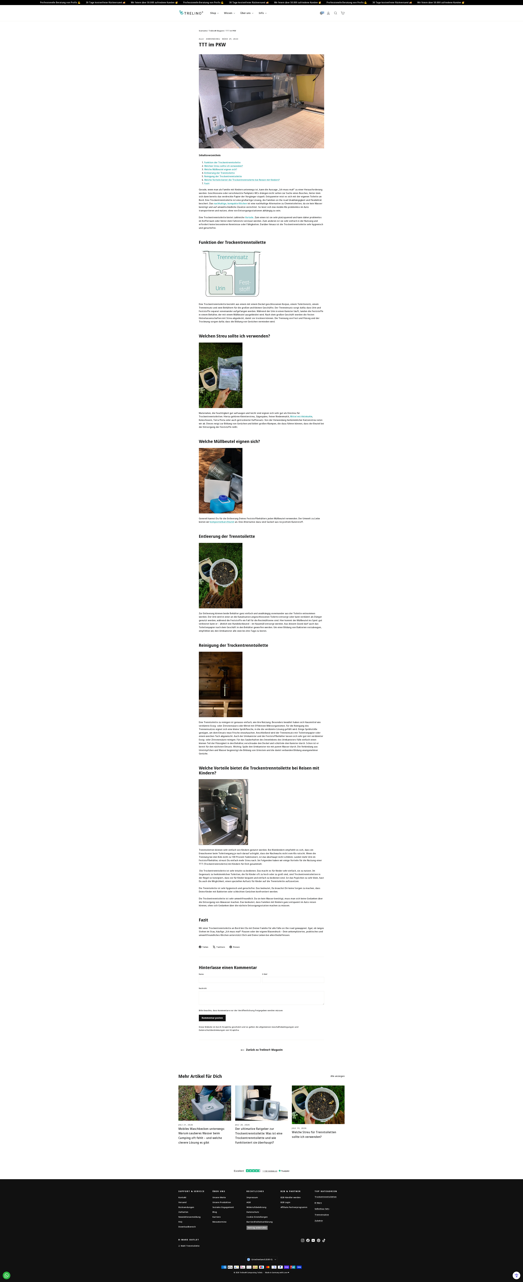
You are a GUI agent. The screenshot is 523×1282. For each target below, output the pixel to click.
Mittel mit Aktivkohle (301, 416)
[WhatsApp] (6, 1275)
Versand (182, 1202)
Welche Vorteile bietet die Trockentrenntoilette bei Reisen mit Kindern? (242, 179)
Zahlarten (183, 1212)
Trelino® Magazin (216, 30)
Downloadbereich (187, 1226)
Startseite (203, 30)
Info (261, 13)
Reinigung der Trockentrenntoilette (223, 176)
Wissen (228, 13)
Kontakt (182, 1197)
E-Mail (264, 974)
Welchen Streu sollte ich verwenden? (223, 165)
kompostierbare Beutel (222, 521)
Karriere (216, 1216)
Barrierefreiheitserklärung (260, 1221)
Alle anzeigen (338, 1076)
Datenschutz (253, 1212)
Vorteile (249, 217)
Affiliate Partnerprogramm (294, 1207)
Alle (201, 39)
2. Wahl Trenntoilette (188, 1245)
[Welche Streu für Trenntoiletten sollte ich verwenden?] (318, 1104)
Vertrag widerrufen (257, 1227)
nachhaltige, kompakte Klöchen (230, 203)
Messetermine (219, 1221)
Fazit (206, 183)
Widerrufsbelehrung (256, 1207)
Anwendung (213, 39)
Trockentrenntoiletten (326, 1196)
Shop (213, 13)
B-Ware (318, 1202)
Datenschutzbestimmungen (212, 1030)
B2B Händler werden (291, 1197)
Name (201, 974)
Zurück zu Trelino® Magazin (264, 1050)
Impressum (252, 1197)
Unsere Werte (219, 1197)
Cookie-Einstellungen (257, 1216)
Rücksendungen (186, 1207)
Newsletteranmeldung (189, 1216)
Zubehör (319, 1220)
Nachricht (203, 988)
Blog (214, 1212)
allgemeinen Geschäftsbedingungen (276, 1027)
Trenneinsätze (322, 1214)
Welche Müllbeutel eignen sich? (220, 169)
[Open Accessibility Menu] (516, 1275)
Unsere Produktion (221, 1202)
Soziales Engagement (223, 1207)
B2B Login (285, 1202)
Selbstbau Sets (322, 1208)
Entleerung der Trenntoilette (219, 172)
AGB (249, 1202)
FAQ (180, 1221)
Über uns (245, 13)
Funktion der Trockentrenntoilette (222, 162)
